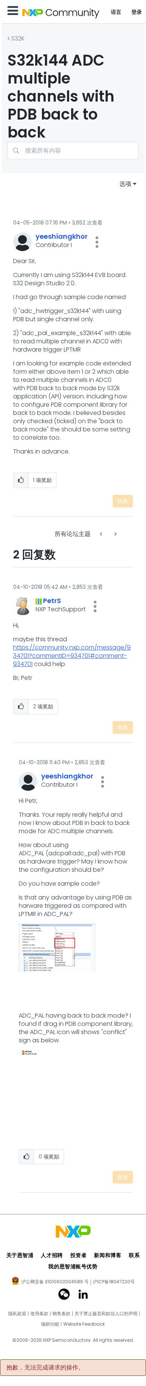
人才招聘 (52, 1255)
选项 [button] (125, 184)
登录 (136, 12)
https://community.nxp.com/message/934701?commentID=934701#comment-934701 (72, 655)
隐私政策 (17, 1313)
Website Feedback (84, 1324)
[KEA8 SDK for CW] (115, 534)
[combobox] (73, 150)
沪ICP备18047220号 (114, 1282)
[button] (97, 242)
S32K (18, 38)
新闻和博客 (107, 1255)
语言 (116, 12)
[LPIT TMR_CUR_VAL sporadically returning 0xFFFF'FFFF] (102, 534)
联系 (134, 1255)
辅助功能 (50, 1324)
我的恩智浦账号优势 (72, 1266)
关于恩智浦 (20, 1255)
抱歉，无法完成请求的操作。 (45, 1368)
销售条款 (61, 1313)
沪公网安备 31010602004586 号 (55, 1282)
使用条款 (39, 1313)
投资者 (78, 1255)
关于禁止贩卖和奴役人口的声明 (105, 1313)
